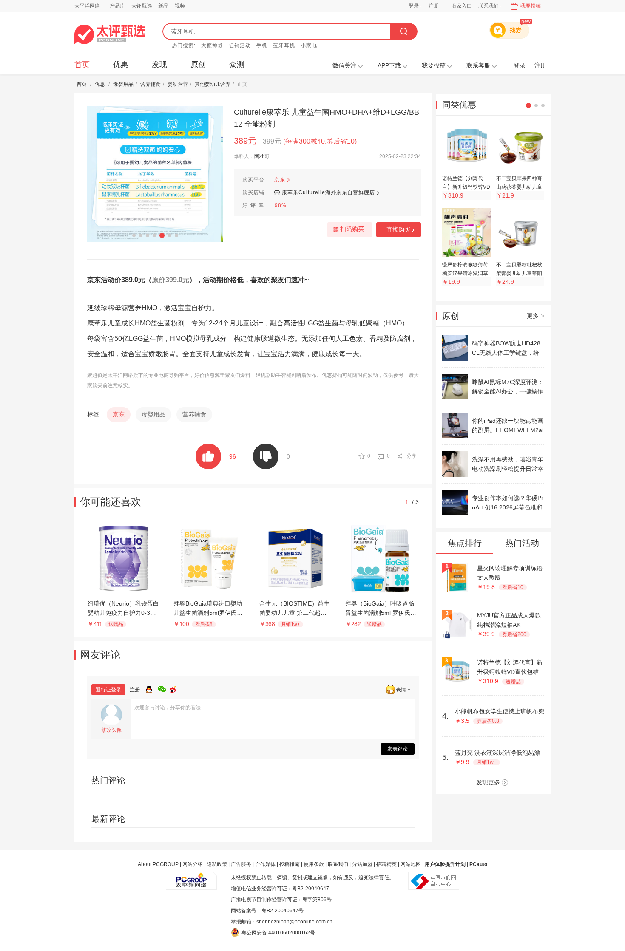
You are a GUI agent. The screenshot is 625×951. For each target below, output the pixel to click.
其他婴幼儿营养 (212, 84)
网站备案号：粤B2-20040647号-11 (271, 911)
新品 (163, 6)
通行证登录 (108, 690)
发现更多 (488, 782)
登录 (414, 6)
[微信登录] (164, 688)
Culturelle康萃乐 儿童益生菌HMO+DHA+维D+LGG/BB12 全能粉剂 (326, 118)
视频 (180, 6)
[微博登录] (176, 688)
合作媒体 (265, 864)
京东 (279, 180)
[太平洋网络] (191, 877)
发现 (159, 64)
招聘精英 (386, 864)
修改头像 (111, 730)
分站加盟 (362, 864)
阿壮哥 (262, 156)
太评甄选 (141, 6)
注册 (434, 6)
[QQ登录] (152, 688)
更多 (535, 315)
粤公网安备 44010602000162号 (278, 933)
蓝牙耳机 (284, 45)
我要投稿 (530, 6)
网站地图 (411, 864)
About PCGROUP (158, 864)
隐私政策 (217, 864)
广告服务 (241, 864)
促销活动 (240, 45)
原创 (198, 64)
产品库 (117, 6)
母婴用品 (123, 84)
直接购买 (398, 229)
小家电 (309, 45)
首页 (82, 64)
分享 (411, 456)
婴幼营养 (178, 84)
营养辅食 (150, 84)
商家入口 (462, 6)
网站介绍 (192, 864)
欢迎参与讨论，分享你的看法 (167, 707)
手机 (261, 45)
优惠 (120, 64)
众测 (236, 64)
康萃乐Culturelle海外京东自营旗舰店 (328, 192)
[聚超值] (109, 34)
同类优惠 (459, 104)
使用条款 (314, 864)
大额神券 (212, 45)
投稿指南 (289, 864)
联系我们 (338, 864)
